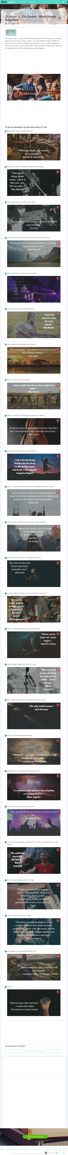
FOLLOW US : (50, 1149)
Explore (31, 2)
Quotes (9, 24)
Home (2, 1149)
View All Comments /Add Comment (33, 1051)
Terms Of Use (11, 1149)
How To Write (36, 1149)
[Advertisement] (33, 61)
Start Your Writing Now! (35, 1137)
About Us (23, 2)
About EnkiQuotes (23, 1149)
